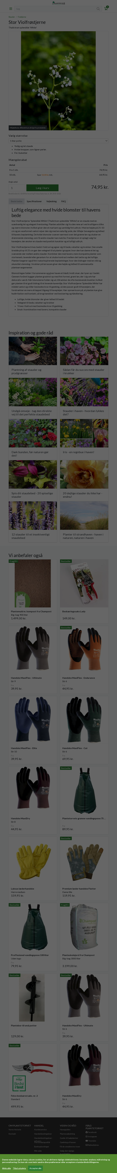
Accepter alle (35, 1168)
